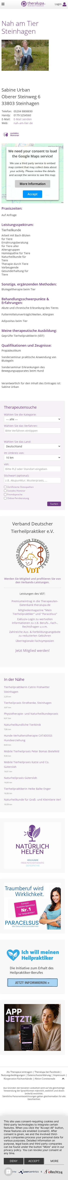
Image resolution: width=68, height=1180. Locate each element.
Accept (32, 194)
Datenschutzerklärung (39, 1075)
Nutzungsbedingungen (13, 1075)
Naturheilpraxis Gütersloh (20, 778)
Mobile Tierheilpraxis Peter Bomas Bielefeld (31, 751)
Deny (14, 1161)
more (54, 1161)
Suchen (54, 503)
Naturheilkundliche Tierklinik (22, 724)
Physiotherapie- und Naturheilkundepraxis (31, 713)
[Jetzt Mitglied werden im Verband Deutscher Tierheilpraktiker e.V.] (32, 556)
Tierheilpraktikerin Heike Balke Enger (27, 788)
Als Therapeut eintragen (19, 1071)
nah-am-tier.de (23, 123)
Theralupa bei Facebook (47, 1071)
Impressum (59, 1075)
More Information (33, 184)
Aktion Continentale (45, 1078)
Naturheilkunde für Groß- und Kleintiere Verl (32, 799)
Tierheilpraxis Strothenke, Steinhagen (28, 703)
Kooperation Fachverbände (18, 1078)
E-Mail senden (23, 119)
